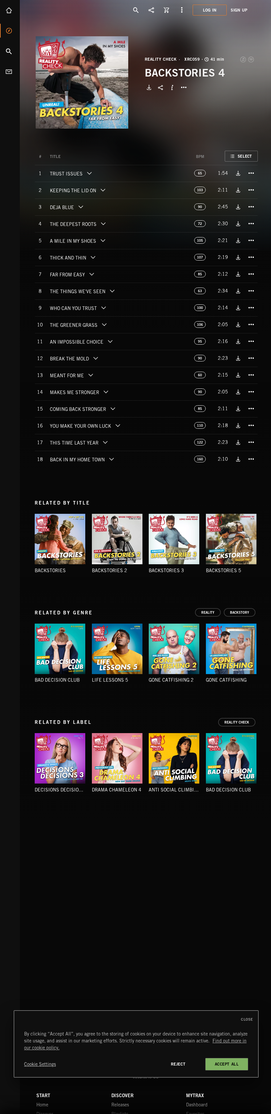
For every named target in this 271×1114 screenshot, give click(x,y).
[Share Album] (161, 87)
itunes (244, 59)
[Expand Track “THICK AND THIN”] (92, 257)
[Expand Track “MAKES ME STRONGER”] (105, 391)
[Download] (149, 87)
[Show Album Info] (172, 87)
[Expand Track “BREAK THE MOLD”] (95, 358)
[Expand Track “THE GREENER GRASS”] (104, 324)
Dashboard (197, 1104)
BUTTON (184, 87)
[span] (66, 174)
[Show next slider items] (263, 652)
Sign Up (239, 10)
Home (10, 10)
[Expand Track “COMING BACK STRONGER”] (112, 408)
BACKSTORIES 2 (109, 570)
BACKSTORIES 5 (223, 570)
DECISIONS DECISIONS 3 (62, 789)
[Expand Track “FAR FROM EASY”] (91, 274)
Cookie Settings (40, 1064)
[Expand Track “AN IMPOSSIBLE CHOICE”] (110, 341)
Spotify (251, 59)
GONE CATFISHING (226, 680)
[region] (136, 1044)
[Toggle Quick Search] (136, 9)
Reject (178, 1064)
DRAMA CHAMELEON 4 (116, 789)
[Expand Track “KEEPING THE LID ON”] (102, 190)
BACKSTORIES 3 (166, 570)
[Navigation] (181, 9)
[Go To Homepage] (56, 10)
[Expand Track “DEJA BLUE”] (80, 206)
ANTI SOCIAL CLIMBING (174, 789)
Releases (120, 1104)
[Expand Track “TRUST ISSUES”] (89, 173)
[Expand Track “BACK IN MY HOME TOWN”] (111, 459)
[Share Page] (151, 9)
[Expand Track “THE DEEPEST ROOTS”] (103, 223)
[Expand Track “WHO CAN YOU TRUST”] (103, 307)
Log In (210, 10)
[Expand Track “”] (67, 156)
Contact (10, 71)
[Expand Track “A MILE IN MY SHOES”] (102, 240)
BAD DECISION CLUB (57, 680)
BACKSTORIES (50, 570)
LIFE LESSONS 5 (110, 680)
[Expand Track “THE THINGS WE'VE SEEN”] (112, 290)
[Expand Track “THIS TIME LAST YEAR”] (105, 442)
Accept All (227, 1064)
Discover (10, 31)
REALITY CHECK (161, 59)
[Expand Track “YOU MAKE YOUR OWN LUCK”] (117, 425)
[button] (82, 82)
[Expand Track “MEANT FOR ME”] (90, 375)
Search (10, 51)
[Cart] (166, 9)
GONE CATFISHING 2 (171, 680)
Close (247, 1019)
